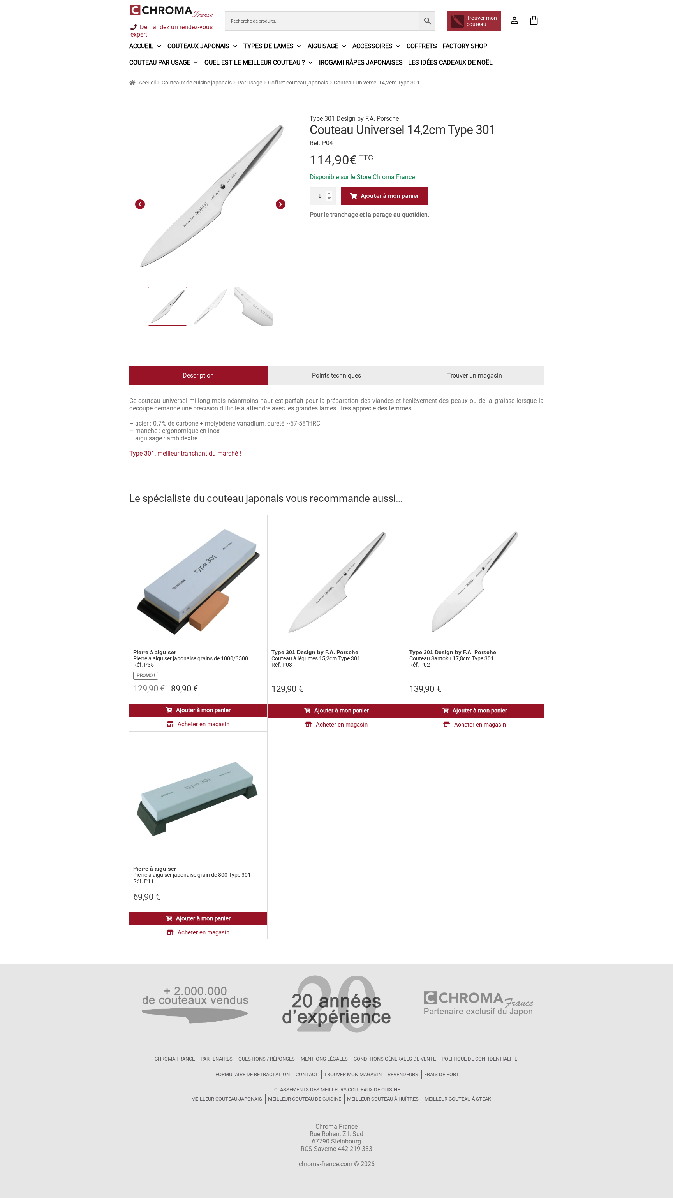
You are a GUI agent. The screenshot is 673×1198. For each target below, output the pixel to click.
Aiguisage (323, 46)
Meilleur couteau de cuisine (304, 1099)
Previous (140, 203)
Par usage (250, 82)
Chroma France (175, 1059)
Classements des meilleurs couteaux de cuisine (337, 1089)
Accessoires (372, 46)
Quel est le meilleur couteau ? (254, 62)
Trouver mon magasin (353, 1074)
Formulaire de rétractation (252, 1074)
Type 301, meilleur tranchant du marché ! (185, 453)
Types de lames (268, 46)
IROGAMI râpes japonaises (361, 62)
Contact (307, 1074)
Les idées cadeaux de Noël (450, 62)
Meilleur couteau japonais (226, 1099)
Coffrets (422, 46)
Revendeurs (403, 1074)
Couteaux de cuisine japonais (197, 82)
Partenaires (217, 1059)
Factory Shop (464, 46)
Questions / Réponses (266, 1059)
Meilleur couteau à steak (458, 1099)
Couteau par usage (159, 62)
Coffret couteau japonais (298, 82)
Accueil (141, 46)
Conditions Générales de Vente (395, 1059)
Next (280, 203)
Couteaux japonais (198, 46)
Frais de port (441, 1074)
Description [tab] (198, 375)
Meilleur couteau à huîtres (383, 1099)
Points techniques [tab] (336, 375)
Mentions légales (324, 1059)
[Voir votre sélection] (534, 21)
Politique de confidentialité (479, 1059)
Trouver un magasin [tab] (474, 375)
